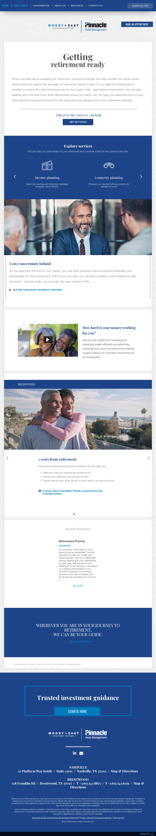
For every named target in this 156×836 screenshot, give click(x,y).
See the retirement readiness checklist (37, 289)
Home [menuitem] (5, 5)
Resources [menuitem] (77, 5)
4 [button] (82, 513)
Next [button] (149, 458)
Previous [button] (7, 458)
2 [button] (77, 513)
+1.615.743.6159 (118, 783)
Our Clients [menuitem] (21, 5)
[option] (78, 340)
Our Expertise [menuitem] (41, 5)
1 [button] (74, 513)
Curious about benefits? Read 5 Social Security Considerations (72, 492)
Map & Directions (124, 771)
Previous (14, 176)
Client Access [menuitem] (140, 5)
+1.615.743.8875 (90, 783)
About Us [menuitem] (60, 5)
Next (141, 176)
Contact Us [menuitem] (96, 5)
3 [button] (79, 513)
